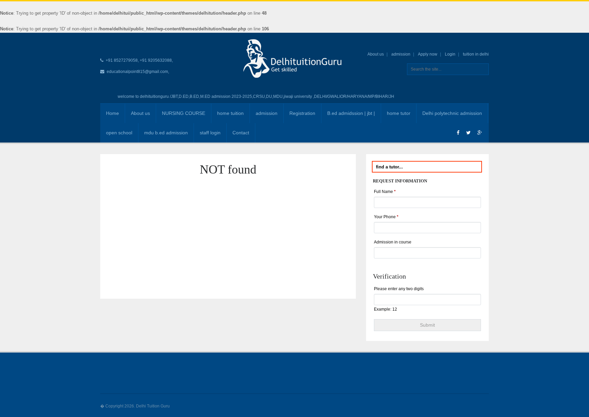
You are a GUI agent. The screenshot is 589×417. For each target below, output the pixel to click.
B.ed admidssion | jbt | (351, 113)
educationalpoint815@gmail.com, (138, 71)
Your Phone (386, 216)
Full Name (385, 191)
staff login (210, 132)
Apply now (427, 54)
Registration (302, 113)
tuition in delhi (476, 54)
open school (119, 132)
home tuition (230, 113)
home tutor (398, 113)
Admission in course (392, 242)
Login (450, 54)
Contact (240, 132)
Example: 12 (385, 309)
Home (112, 113)
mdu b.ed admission (166, 132)
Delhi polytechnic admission (452, 113)
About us (375, 54)
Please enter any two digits (399, 288)
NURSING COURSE (183, 113)
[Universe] (294, 58)
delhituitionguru (148, 96)
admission (400, 54)
